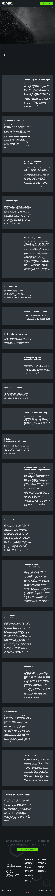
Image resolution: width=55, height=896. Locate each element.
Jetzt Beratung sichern (28, 849)
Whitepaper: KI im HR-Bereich (42, 867)
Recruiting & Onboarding (28, 867)
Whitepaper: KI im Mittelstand (42, 863)
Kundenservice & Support (29, 870)
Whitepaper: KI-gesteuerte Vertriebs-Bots (42, 871)
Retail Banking (29, 878)
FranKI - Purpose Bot (28, 881)
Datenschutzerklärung (42, 890)
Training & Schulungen (28, 863)
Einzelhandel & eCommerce (29, 874)
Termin (47, 3)
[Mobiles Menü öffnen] (26, 3)
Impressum (51, 890)
